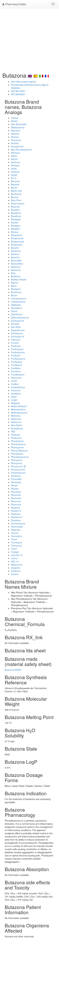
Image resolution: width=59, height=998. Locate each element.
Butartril (15, 247)
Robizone (15, 513)
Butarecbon (16, 244)
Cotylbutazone (18, 301)
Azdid (14, 168)
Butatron (15, 254)
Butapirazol (16, 235)
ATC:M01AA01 (18, 91)
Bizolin (14, 187)
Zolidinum (16, 571)
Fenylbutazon (18, 374)
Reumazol (16, 498)
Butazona (15, 266)
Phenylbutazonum (20, 456)
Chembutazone (18, 298)
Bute (13, 273)
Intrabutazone (18, 387)
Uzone (14, 558)
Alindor (14, 121)
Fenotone (16, 371)
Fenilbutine (16, 365)
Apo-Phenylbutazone (21, 149)
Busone (15, 197)
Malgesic (15, 403)
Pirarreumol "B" (18, 466)
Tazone (14, 532)
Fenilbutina (16, 361)
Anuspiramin (17, 146)
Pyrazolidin (16, 479)
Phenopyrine (17, 447)
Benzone (15, 181)
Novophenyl (17, 428)
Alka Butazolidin (19, 124)
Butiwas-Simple (18, 279)
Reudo (14, 485)
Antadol (15, 143)
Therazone (16, 545)
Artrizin (14, 159)
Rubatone (16, 520)
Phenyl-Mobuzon (19, 450)
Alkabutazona (18, 127)
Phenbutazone (18, 444)
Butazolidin (16, 260)
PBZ (13, 431)
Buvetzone (16, 292)
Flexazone (16, 377)
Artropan (15, 165)
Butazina (15, 257)
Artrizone (15, 162)
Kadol (14, 396)
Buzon (14, 295)
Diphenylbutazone (20, 317)
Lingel (14, 399)
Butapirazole (17, 238)
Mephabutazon (18, 409)
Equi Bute (16, 327)
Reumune (16, 501)
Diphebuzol (16, 314)
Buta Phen (16, 200)
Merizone (15, 415)
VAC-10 (15, 561)
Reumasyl (16, 491)
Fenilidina (16, 368)
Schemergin (17, 526)
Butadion (15, 209)
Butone (14, 282)
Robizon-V (16, 510)
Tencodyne (16, 536)
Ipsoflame (16, 393)
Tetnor (14, 539)
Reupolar (15, 507)
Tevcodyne (16, 542)
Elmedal (15, 323)
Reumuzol (16, 504)
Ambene (15, 133)
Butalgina (15, 225)
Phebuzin (15, 434)
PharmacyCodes (15, 4)
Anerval (15, 136)
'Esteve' (15, 117)
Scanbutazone (18, 523)
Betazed (15, 184)
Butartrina (16, 251)
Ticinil (14, 548)
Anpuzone (16, 140)
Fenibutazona (18, 352)
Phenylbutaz (17, 453)
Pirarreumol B (18, 469)
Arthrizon (15, 152)
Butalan (15, 222)
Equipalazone (18, 330)
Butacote (15, 206)
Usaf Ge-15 (16, 555)
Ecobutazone (17, 320)
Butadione (16, 216)
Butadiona (16, 212)
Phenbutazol (17, 441)
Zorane (14, 574)
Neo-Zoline (16, 425)
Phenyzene (16, 460)
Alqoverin (15, 130)
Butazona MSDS (13, 669)
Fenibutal (15, 346)
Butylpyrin (16, 289)
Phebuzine (16, 437)
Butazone (15, 270)
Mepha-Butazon (19, 406)
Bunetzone (16, 193)
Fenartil (15, 342)
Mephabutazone (19, 412)
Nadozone (16, 422)
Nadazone (16, 418)
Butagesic (16, 219)
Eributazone (17, 333)
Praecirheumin (18, 472)
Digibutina (16, 304)
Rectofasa (16, 482)
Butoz (14, 285)
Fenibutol (15, 355)
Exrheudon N (17, 336)
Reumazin (16, 494)
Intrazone (15, 390)
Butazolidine (17, 263)
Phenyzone (16, 463)
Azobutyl (15, 171)
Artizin (14, 155)
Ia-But (14, 380)
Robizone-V (16, 517)
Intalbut (14, 384)
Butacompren (17, 203)
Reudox (15, 488)
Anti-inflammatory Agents (23, 81)
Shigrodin (15, 529)
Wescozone (17, 564)
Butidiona (15, 276)
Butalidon (15, 228)
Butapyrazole (17, 241)
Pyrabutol (15, 475)
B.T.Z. (14, 178)
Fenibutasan (17, 349)
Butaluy (14, 232)
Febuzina (15, 339)
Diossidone (16, 308)
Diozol (14, 311)
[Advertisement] (29, 39)
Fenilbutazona (18, 358)
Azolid (14, 174)
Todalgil (15, 551)
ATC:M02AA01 (18, 94)
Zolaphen (15, 567)
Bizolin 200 (16, 190)
